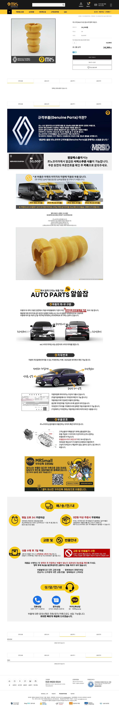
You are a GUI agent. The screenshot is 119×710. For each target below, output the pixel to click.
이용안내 (53, 693)
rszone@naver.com (82, 699)
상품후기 (30, 685)
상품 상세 (46, 81)
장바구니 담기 (92, 62)
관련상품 (20, 81)
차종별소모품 (20, 12)
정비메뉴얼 (42, 12)
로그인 (96, 12)
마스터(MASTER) (86, 16)
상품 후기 (72, 81)
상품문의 (25, 685)
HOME (79, 16)
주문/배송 (35, 685)
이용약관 (72, 693)
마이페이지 (81, 6)
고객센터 (107, 12)
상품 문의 (98, 81)
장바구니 (88, 5)
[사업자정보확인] (67, 697)
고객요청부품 (55, 12)
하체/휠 (93, 16)
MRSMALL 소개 (44, 693)
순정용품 (31, 12)
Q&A (65, 12)
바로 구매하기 (92, 57)
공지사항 (20, 685)
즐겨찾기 (15, 685)
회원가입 (101, 12)
